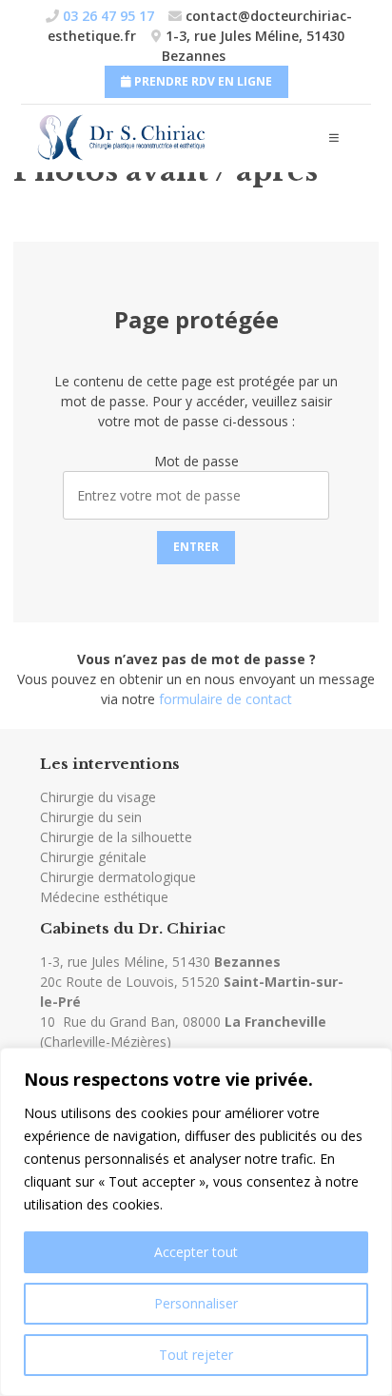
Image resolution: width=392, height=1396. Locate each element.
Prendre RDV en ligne (201, 81)
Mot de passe (196, 461)
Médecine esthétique (104, 897)
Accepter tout (196, 1252)
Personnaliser (196, 1303)
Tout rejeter (196, 1355)
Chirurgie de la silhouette (116, 837)
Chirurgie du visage (98, 797)
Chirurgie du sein (91, 817)
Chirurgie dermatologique (118, 877)
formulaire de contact (225, 699)
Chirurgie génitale (93, 857)
